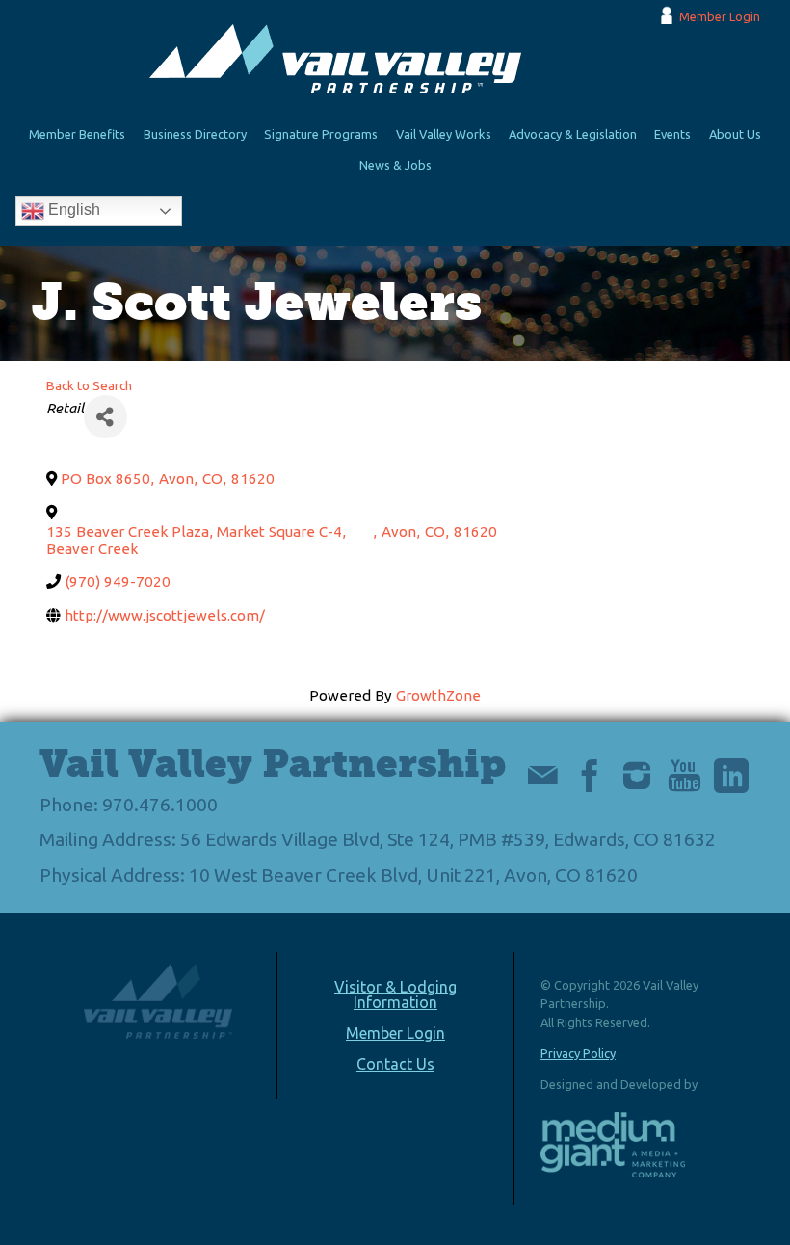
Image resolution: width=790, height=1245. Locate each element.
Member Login (719, 16)
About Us (735, 134)
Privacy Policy (578, 1053)
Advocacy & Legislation (573, 134)
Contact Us (395, 1064)
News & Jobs (395, 165)
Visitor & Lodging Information (395, 994)
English (72, 209)
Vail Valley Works (443, 134)
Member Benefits (77, 134)
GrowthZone (438, 695)
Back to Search (89, 385)
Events (672, 134)
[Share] (105, 416)
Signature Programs (321, 134)
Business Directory (195, 134)
